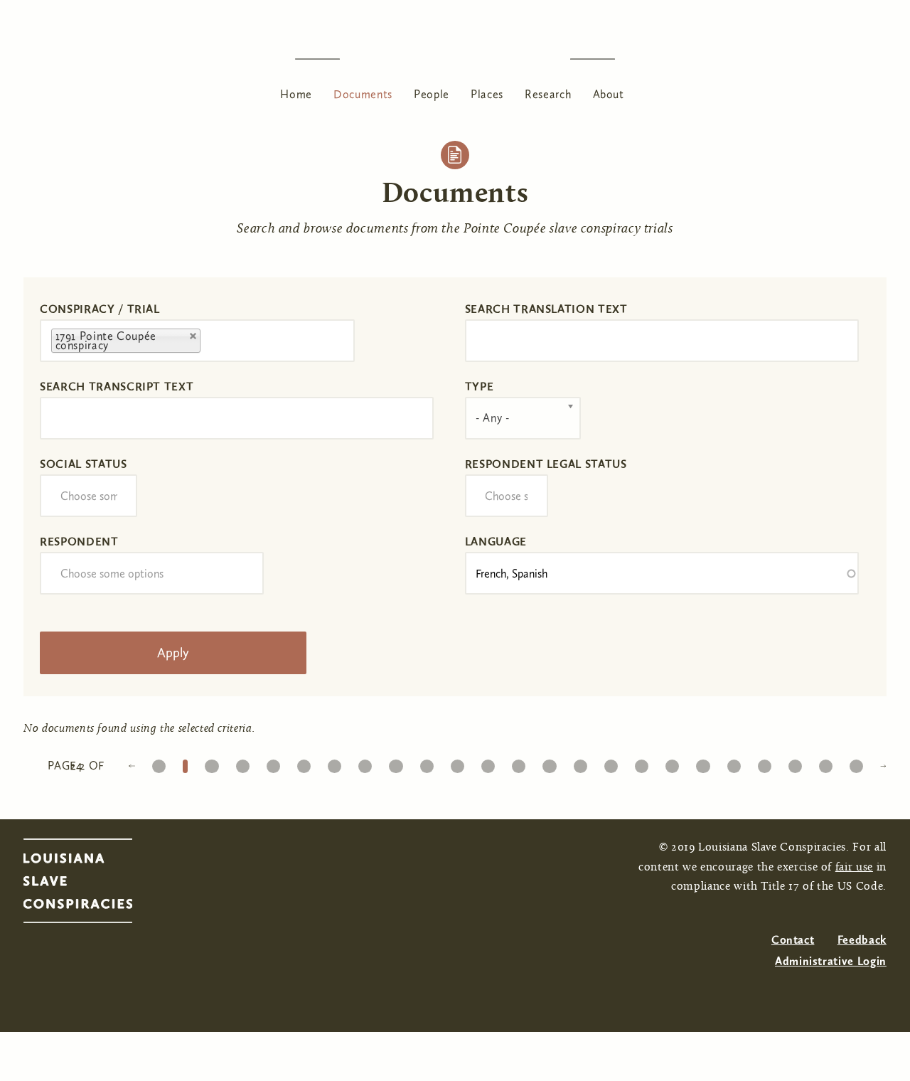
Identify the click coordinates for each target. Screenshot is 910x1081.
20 (734, 763)
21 (764, 763)
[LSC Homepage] (92, 884)
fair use (854, 867)
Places (487, 94)
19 (702, 763)
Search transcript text (116, 386)
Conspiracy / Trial (100, 309)
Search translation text (546, 309)
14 (549, 763)
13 (518, 763)
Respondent (79, 541)
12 (488, 763)
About (608, 94)
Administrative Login (831, 961)
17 (641, 763)
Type (479, 386)
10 (426, 763)
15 (580, 763)
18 (672, 763)
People (431, 94)
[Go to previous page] (131, 765)
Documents (362, 94)
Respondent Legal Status (546, 464)
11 (457, 763)
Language (496, 541)
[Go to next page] (883, 765)
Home (296, 94)
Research (548, 94)
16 (611, 763)
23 (826, 763)
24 (856, 763)
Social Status (83, 464)
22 (795, 763)
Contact (792, 940)
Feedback (862, 940)
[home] (455, 58)
